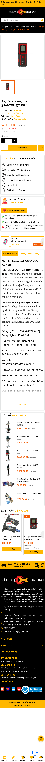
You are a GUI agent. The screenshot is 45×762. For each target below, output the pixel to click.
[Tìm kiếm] (42, 20)
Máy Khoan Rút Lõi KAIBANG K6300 (28, 466)
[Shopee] (2, 689)
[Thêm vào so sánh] (18, 520)
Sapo (28, 705)
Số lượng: (4, 136)
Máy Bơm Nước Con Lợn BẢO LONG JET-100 (28, 480)
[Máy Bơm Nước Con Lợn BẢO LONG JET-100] (8, 483)
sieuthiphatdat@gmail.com (16, 631)
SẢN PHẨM (15, 510)
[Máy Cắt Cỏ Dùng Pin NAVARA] (8, 497)
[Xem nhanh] (18, 525)
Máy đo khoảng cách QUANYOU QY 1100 (33, 538)
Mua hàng (11, 549)
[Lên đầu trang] (40, 747)
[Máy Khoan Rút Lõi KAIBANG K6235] (8, 455)
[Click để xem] (22, 57)
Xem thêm (22, 404)
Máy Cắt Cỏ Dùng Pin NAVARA (29, 493)
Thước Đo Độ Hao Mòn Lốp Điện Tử (11, 538)
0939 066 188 (8, 674)
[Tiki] (13, 689)
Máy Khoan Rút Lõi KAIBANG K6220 (28, 438)
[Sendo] (19, 689)
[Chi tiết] (41, 238)
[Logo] (22, 12)
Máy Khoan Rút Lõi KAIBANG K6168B (28, 424)
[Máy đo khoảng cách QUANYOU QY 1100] (34, 524)
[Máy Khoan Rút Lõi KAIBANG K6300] (8, 469)
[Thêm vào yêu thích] (41, 148)
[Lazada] (8, 689)
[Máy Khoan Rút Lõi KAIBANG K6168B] (8, 427)
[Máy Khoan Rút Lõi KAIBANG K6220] (8, 441)
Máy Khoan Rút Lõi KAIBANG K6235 (28, 452)
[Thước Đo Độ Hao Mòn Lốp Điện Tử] (11, 524)
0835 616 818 (16, 202)
